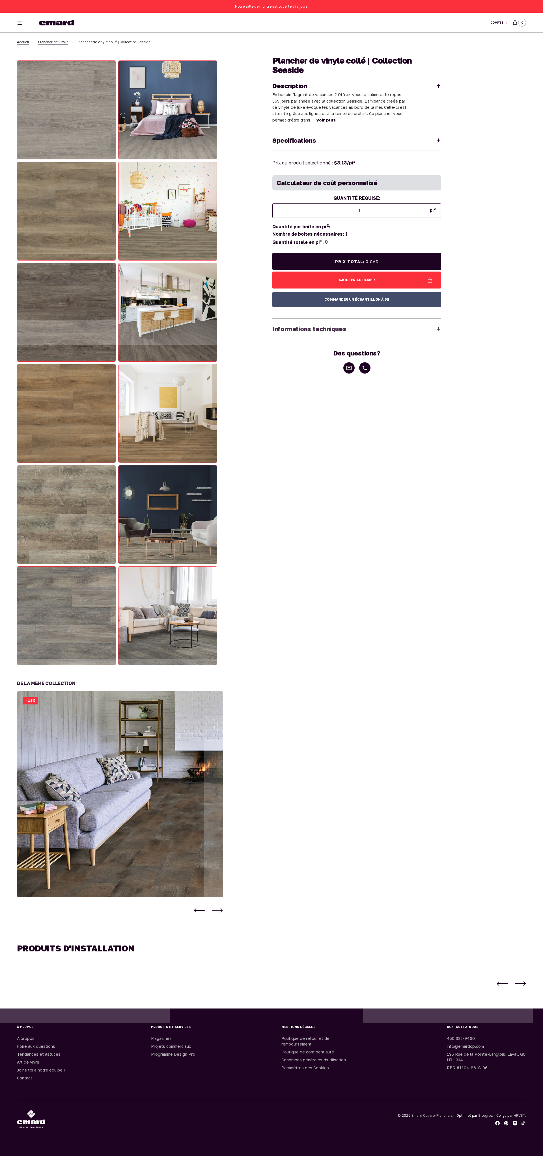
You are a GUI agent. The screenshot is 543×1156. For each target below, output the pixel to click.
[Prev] (199, 910)
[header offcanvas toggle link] (22, 22)
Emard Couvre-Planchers (432, 1115)
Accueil (23, 42)
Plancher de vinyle (53, 42)
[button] (499, 22)
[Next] (217, 910)
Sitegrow (486, 1115)
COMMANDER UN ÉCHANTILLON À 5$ (356, 299)
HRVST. (520, 1115)
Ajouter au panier (357, 280)
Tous (337, 22)
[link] (120, 794)
